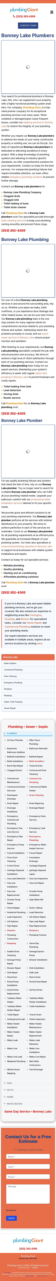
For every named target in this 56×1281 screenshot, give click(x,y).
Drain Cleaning (10, 676)
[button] (51, 12)
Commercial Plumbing (17, 626)
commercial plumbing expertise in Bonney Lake (26, 546)
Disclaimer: (8, 1272)
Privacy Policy (30, 1276)
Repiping (8, 695)
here (39, 643)
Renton (25, 619)
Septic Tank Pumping (13, 702)
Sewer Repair (34, 622)
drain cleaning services (13, 220)
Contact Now (28, 25)
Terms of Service (42, 1276)
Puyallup (10, 619)
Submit (11, 1218)
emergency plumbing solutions (26, 177)
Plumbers (8, 689)
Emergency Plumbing (13, 682)
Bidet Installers (10, 663)
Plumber (11, 930)
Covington (36, 615)
